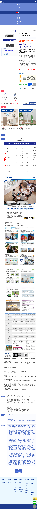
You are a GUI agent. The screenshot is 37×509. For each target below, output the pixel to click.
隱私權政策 (9, 506)
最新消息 (18, 4)
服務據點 (18, 10)
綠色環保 (32, 490)
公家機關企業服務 (18, 18)
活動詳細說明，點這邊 (7, 54)
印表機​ (20, 482)
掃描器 (20, 487)
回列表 (34, 30)
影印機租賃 (27, 483)
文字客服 (15, 491)
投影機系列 (9, 484)
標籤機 (20, 485)
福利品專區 (21, 496)
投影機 (20, 484)
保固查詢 (15, 487)
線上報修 (15, 482)
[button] (6, 43)
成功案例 (32, 497)
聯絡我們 (18, 23)
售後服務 (18, 7)
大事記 (32, 488)
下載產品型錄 (9, 46)
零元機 (26, 485)
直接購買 (31, 84)
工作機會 (32, 499)
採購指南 (18, 15)
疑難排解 (15, 489)
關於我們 (32, 487)
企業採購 (34, 84)
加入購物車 (34, 103)
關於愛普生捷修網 (18, 21)
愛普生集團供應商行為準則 (32, 494)
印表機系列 (9, 482)
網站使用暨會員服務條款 (15, 506)
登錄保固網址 (21, 73)
